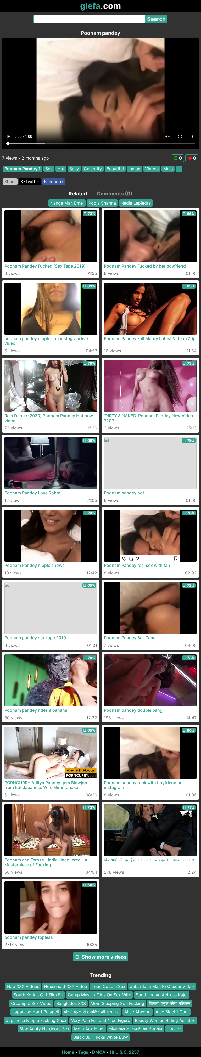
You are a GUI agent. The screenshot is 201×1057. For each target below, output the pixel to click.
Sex (49, 168)
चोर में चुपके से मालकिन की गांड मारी (92, 1012)
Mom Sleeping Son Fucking (117, 1003)
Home (68, 1052)
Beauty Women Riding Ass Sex (165, 1020)
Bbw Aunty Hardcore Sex (44, 1028)
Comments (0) (114, 193)
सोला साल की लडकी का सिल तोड (136, 1028)
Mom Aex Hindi (89, 1028)
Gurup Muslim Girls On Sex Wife (99, 995)
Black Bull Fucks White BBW (100, 1037)
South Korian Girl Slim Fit (38, 995)
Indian (134, 168)
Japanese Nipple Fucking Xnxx (36, 1020)
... (179, 168)
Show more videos (104, 957)
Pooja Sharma (102, 203)
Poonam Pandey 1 (22, 168)
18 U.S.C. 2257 (124, 1052)
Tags (83, 1052)
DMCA (98, 1052)
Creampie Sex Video (31, 1003)
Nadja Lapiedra (136, 203)
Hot (61, 168)
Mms (168, 168)
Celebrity (93, 168)
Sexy (74, 168)
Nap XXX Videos (23, 986)
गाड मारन (174, 1028)
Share (10, 181)
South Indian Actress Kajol (162, 995)
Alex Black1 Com (172, 1012)
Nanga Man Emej (67, 203)
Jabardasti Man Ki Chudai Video (162, 986)
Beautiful (115, 168)
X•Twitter (29, 181)
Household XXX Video (65, 986)
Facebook (54, 181)
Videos (152, 168)
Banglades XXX (71, 1003)
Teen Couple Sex (108, 986)
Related (78, 193)
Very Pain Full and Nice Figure (100, 1020)
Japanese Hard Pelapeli (35, 1012)
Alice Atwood (137, 1012)
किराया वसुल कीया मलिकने (169, 1003)
